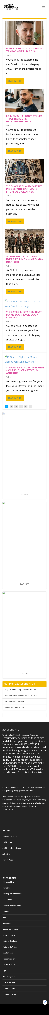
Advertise (6, 854)
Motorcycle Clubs (9, 941)
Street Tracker (8, 959)
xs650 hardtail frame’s (14, 707)
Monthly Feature (9, 935)
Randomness (7, 953)
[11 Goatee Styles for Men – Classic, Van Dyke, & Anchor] (24, 359)
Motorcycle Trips (9, 947)
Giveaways (6, 923)
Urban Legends (8, 976)
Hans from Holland (10, 929)
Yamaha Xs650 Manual (14, 701)
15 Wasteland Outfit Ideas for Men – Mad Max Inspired (24, 259)
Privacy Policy (12, 791)
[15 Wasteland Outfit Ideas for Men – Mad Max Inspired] (24, 241)
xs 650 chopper (8, 988)
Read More (14, 81)
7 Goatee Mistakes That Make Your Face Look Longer (24, 315)
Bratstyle (6, 888)
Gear (4, 917)
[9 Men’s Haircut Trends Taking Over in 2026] (24, 33)
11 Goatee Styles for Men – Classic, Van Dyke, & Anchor (25, 370)
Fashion (8, 55)
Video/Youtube (8, 982)
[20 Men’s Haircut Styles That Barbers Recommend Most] (24, 100)
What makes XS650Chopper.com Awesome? (20, 735)
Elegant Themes (19, 1008)
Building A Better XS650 (12, 894)
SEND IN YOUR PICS (10, 836)
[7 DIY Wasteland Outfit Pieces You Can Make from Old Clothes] (24, 171)
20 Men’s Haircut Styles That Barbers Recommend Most (24, 119)
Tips (4, 970)
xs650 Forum (7, 842)
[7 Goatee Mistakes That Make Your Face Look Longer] (24, 303)
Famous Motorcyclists (11, 905)
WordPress (41, 1008)
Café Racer (7, 900)
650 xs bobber (8, 882)
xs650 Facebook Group (11, 848)
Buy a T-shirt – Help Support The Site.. (21, 689)
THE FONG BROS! (9, 965)
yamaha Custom (9, 994)
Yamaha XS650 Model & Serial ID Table (21, 695)
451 (25, 408)
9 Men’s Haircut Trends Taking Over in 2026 (24, 50)
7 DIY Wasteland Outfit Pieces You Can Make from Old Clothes (24, 189)
